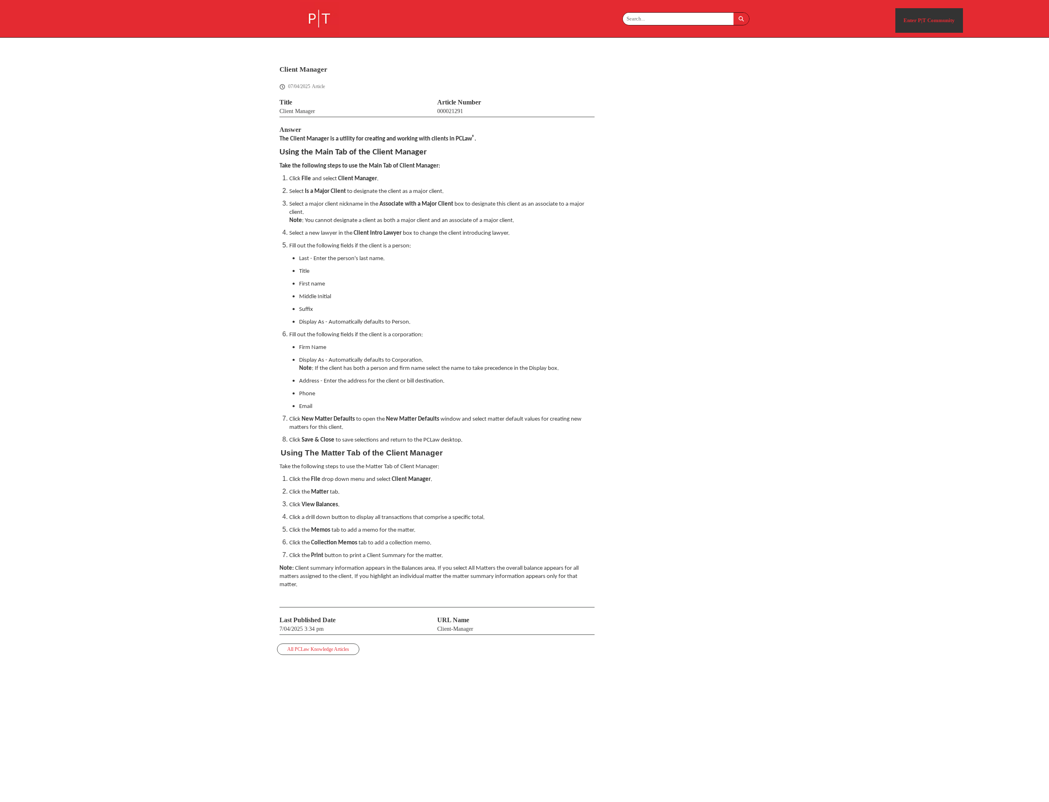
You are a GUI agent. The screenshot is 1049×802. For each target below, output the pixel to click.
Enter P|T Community (929, 20)
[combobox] (678, 19)
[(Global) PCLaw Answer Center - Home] (319, 18)
